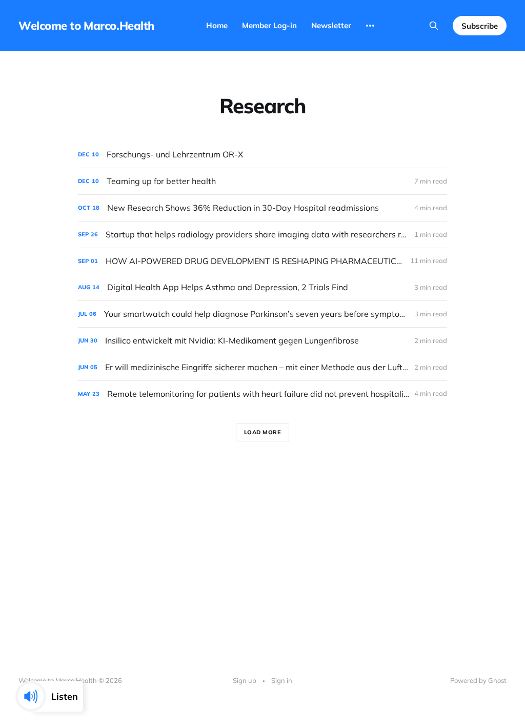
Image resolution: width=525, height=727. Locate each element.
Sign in (281, 680)
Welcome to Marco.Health (86, 25)
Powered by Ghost (478, 680)
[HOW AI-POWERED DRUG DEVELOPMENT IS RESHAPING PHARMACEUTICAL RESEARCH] (262, 261)
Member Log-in (269, 25)
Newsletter (331, 25)
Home (217, 25)
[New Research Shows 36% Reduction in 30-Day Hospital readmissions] (262, 208)
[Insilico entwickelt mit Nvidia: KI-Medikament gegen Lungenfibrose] (262, 341)
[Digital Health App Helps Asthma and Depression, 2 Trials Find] (262, 287)
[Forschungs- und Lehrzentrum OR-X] (262, 155)
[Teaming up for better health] (262, 181)
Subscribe (479, 26)
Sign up (244, 680)
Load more (262, 432)
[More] (370, 25)
